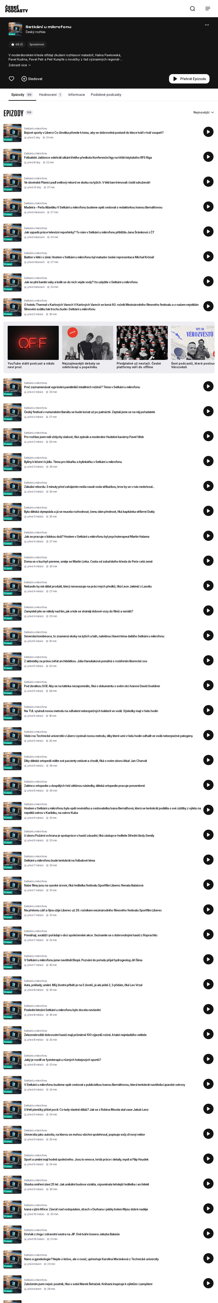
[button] (192, 8)
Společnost (37, 44)
